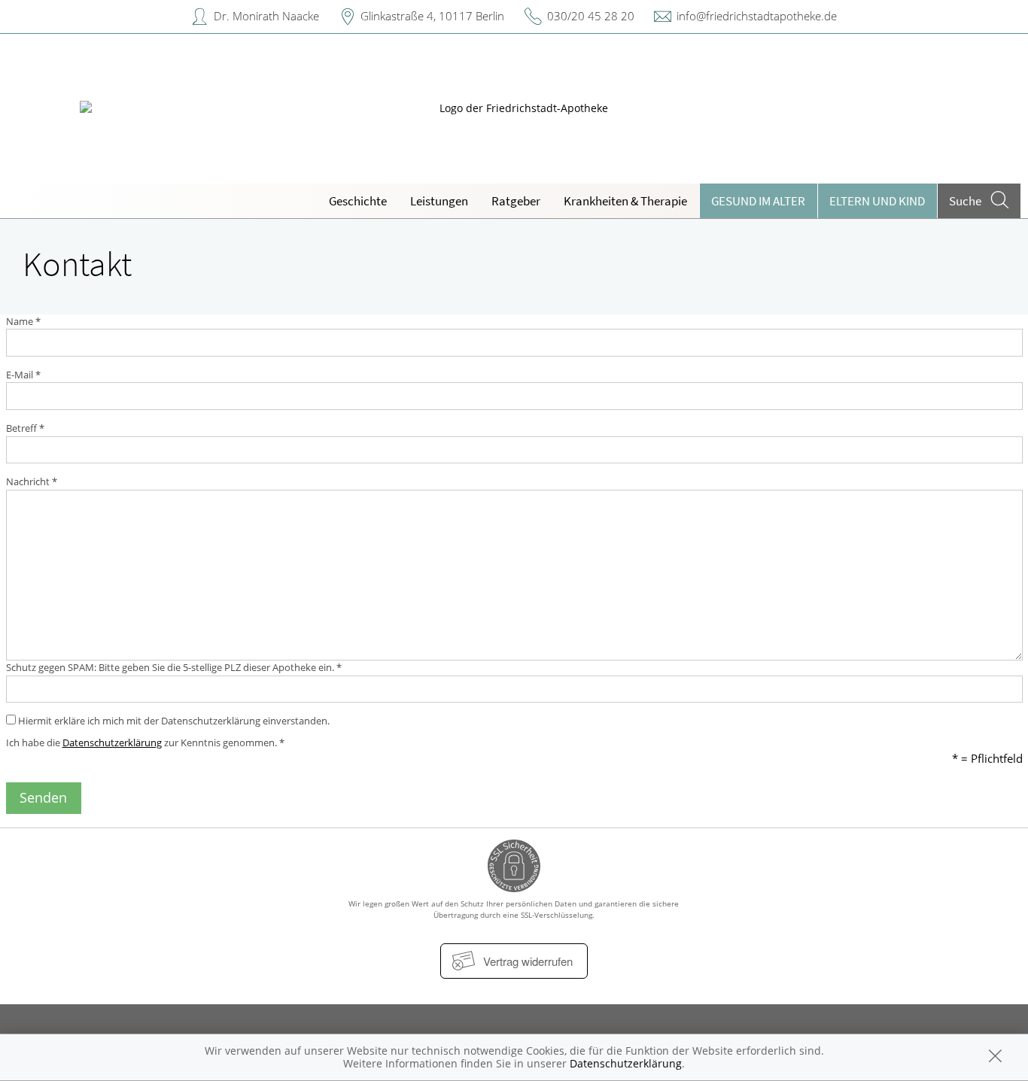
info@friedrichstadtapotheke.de (757, 15)
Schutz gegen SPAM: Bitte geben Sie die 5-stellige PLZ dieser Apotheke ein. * (174, 667)
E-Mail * (23, 374)
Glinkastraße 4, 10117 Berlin (432, 15)
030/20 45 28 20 (590, 15)
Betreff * (25, 428)
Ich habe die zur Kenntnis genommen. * (145, 742)
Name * (23, 321)
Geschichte (358, 201)
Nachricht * (31, 481)
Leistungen (439, 201)
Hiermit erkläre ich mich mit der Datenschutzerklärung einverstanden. (173, 720)
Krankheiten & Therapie (625, 201)
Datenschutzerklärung (112, 742)
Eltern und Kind (877, 201)
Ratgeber (515, 201)
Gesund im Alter (758, 201)
